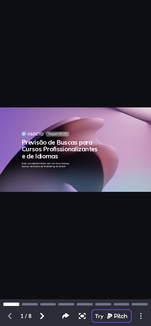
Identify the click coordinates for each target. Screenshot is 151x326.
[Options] (141, 316)
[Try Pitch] (111, 316)
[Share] (65, 316)
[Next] (42, 316)
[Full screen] (82, 316)
